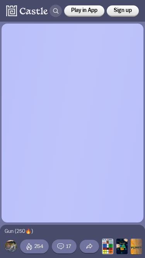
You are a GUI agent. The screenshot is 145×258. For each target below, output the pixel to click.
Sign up (123, 10)
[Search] (55, 11)
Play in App (84, 10)
